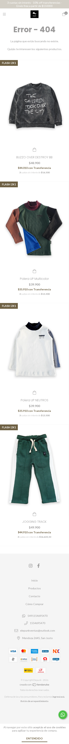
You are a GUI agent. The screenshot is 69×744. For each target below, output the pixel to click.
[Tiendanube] (34, 685)
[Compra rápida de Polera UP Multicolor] (34, 270)
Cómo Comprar (34, 604)
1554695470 (37, 623)
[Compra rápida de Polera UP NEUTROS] (34, 392)
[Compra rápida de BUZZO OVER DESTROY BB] (34, 149)
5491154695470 (38, 615)
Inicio (34, 580)
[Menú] (7, 14)
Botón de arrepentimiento (34, 701)
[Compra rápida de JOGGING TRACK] (34, 513)
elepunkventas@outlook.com (37, 630)
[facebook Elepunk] (38, 565)
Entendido (34, 738)
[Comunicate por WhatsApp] (62, 714)
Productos (34, 588)
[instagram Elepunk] (30, 565)
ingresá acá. (59, 696)
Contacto (34, 596)
